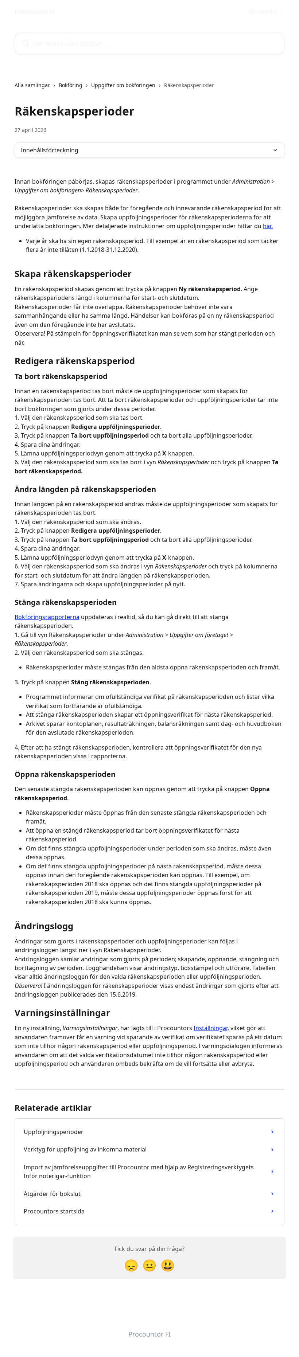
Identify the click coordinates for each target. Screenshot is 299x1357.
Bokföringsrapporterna (47, 617)
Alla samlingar (32, 85)
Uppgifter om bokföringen (123, 85)
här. (268, 226)
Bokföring (70, 85)
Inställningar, (211, 1028)
